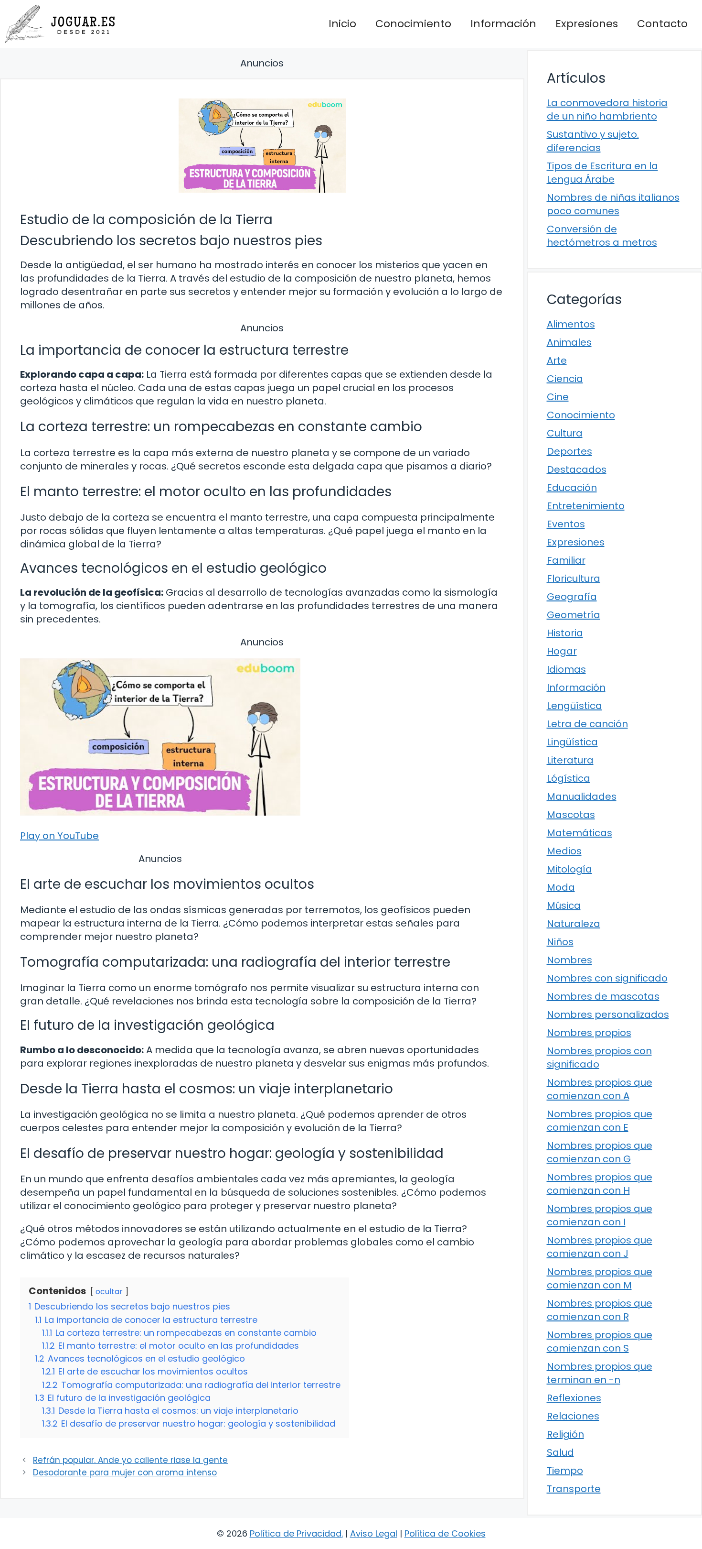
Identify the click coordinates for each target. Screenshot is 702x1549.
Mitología (569, 869)
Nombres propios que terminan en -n (599, 1373)
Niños (560, 942)
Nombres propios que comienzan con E (599, 1120)
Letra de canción (587, 724)
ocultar (109, 1291)
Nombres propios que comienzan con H (599, 1183)
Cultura (565, 433)
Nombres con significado (607, 978)
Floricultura (573, 578)
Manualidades (582, 796)
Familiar (566, 560)
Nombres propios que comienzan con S (599, 1341)
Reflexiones (574, 1398)
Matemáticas (579, 833)
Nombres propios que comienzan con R (599, 1310)
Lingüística (572, 742)
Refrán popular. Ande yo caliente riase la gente (130, 1460)
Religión (565, 1434)
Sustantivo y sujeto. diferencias (593, 141)
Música (564, 905)
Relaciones (573, 1416)
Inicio (342, 23)
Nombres (569, 960)
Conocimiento (413, 23)
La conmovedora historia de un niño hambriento (607, 109)
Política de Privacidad (295, 1533)
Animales (569, 342)
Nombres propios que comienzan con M (599, 1278)
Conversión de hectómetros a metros (602, 235)
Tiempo (565, 1470)
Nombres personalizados (608, 1014)
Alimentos (571, 324)
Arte (557, 360)
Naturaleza (573, 923)
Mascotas (571, 814)
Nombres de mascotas (603, 996)
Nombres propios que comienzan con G (599, 1152)
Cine (558, 397)
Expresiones (586, 23)
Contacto (662, 23)
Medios (564, 851)
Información (503, 23)
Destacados (576, 469)
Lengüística (574, 705)
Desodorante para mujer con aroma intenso (125, 1472)
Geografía (572, 596)
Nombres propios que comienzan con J (599, 1246)
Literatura (570, 760)
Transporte (574, 1488)
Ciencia (565, 378)
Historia (565, 633)
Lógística (568, 778)
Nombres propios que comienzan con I (599, 1215)
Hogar (562, 651)
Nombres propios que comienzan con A (599, 1089)
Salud (560, 1452)
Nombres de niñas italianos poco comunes (613, 204)
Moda (561, 887)
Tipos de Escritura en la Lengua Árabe (602, 172)
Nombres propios (589, 1032)
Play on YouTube (59, 835)
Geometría (573, 615)
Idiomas (566, 669)
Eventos (566, 524)
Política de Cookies (445, 1533)
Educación (572, 487)
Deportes (569, 451)
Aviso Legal (373, 1533)
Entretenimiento (586, 506)
